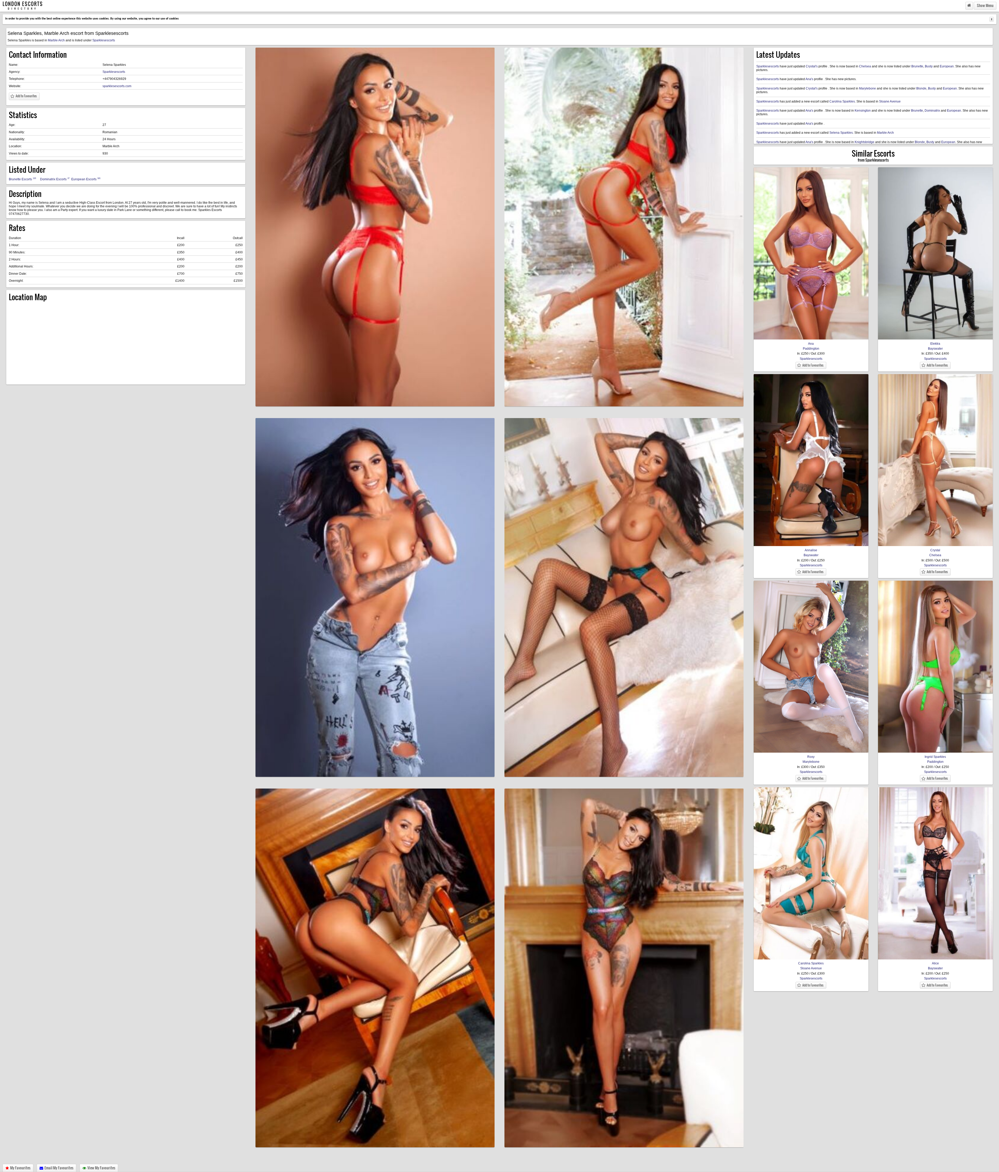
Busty (929, 66)
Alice (935, 963)
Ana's (809, 79)
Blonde (921, 88)
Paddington (811, 348)
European (947, 66)
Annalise (811, 550)
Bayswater (935, 348)
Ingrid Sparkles (935, 756)
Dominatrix (932, 110)
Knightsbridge (864, 142)
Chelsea (865, 66)
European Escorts (85, 179)
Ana (811, 343)
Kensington (863, 110)
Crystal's (812, 66)
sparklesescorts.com (117, 86)
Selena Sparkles (841, 133)
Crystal (935, 550)
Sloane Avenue (890, 101)
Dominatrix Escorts (54, 179)
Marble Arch (56, 40)
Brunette (917, 66)
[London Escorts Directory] (969, 5)
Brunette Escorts (22, 179)
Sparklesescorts (103, 40)
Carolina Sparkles (842, 101)
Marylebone (867, 88)
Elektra (935, 343)
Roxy (811, 756)
